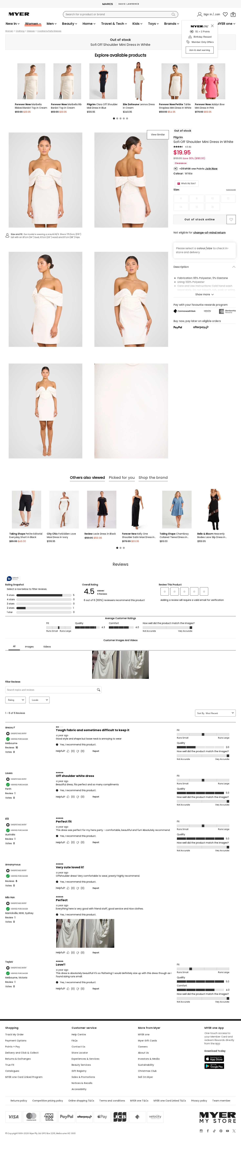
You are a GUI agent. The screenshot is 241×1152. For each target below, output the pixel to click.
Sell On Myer (145, 1077)
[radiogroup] (204, 202)
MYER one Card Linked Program (24, 1077)
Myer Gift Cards (147, 1040)
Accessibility (79, 1089)
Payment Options (15, 1040)
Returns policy (19, 1100)
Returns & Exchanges (18, 1058)
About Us (143, 1052)
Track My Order (14, 1034)
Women (9, 31)
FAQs (75, 1040)
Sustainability (146, 1065)
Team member (221, 1100)
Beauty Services (81, 1065)
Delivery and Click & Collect (22, 1052)
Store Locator (80, 1052)
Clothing (20, 31)
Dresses (31, 31)
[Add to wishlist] (231, 219)
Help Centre (79, 1034)
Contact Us (78, 1046)
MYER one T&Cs (139, 1100)
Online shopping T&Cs (81, 1100)
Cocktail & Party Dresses (49, 31)
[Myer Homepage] (19, 16)
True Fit (9, 1065)
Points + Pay (12, 1046)
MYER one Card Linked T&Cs (170, 1100)
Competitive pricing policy (47, 1100)
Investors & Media (149, 1058)
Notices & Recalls (82, 1083)
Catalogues (12, 1071)
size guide (231, 190)
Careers (143, 1046)
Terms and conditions (112, 1100)
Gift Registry (79, 1071)
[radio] (181, 198)
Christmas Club (147, 1071)
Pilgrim (178, 137)
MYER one (144, 1034)
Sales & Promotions (83, 1077)
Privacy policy (199, 1100)
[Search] (174, 14)
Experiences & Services (85, 1058)
